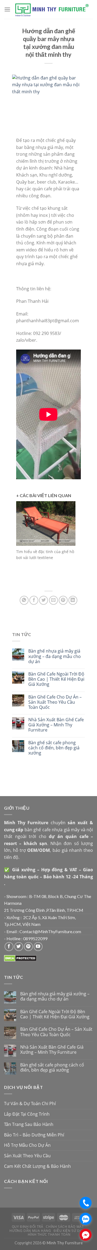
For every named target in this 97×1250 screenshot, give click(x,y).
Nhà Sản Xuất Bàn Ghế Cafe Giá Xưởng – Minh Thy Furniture (56, 725)
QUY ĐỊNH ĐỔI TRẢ (27, 1226)
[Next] (70, 543)
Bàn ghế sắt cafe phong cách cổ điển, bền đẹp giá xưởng (53, 748)
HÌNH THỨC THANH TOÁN (49, 1234)
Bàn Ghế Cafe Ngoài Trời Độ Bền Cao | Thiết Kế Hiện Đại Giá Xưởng (56, 679)
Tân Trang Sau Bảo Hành (28, 1124)
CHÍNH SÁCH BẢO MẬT (65, 1226)
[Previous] (21, 543)
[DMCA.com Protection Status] (20, 958)
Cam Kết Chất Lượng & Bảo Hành (37, 1166)
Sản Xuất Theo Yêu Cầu (27, 1156)
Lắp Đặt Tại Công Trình (27, 1114)
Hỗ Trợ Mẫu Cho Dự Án (27, 1145)
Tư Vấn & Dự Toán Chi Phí (30, 1103)
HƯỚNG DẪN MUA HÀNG (30, 1230)
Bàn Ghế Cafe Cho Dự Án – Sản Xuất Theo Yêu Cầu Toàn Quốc (55, 702)
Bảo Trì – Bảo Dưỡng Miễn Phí (34, 1135)
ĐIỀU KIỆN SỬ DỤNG (70, 1230)
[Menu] (7, 9)
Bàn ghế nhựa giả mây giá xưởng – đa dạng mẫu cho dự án (54, 656)
